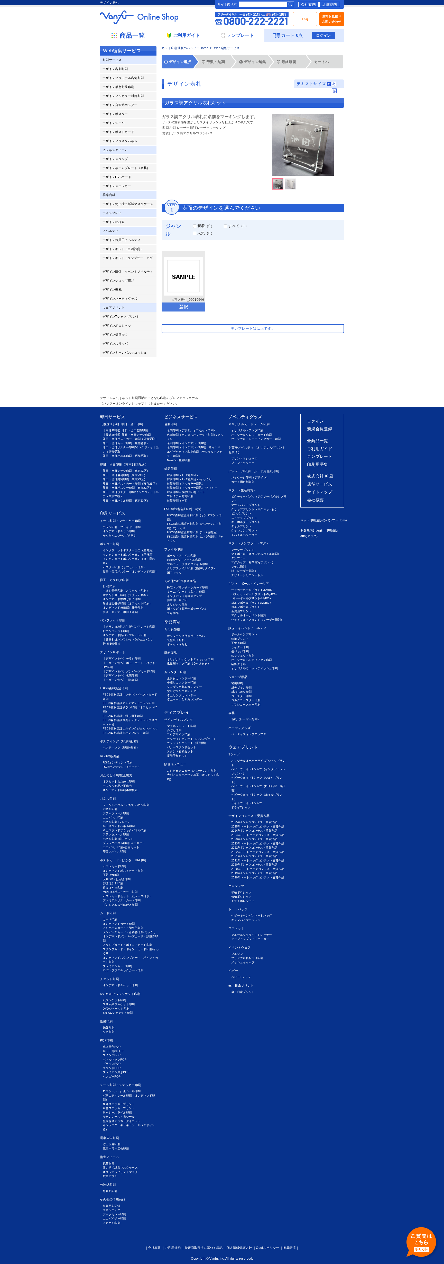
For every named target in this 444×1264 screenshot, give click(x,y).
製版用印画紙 (111, 1205)
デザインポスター (115, 114)
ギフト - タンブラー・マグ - (248, 543)
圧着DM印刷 (111, 874)
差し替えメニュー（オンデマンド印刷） (193, 770)
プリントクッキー (243, 462)
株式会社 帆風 (320, 476)
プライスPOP (112, 1063)
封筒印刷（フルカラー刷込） (186, 483)
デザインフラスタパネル (120, 141)
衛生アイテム (109, 1157)
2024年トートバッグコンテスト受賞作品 (257, 834)
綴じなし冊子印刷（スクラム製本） (126, 595)
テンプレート (319, 456)
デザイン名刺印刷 (115, 69)
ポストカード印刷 (114, 866)
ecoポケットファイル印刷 (184, 559)
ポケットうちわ (177, 644)
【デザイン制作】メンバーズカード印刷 (129, 671)
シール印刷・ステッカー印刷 (120, 1085)
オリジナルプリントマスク (120, 1171)
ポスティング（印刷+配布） (120, 741)
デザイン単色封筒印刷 (118, 87)
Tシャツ (234, 754)
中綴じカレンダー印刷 (181, 682)
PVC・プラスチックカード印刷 (123, 970)
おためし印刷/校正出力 (116, 775)
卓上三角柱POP (113, 1051)
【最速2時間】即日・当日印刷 (121, 424)
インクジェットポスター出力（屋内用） (129, 550)
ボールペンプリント (244, 634)
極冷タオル (238, 664)
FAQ (305, 19)
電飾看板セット (177, 755)
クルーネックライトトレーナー (251, 934)
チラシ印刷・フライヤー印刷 (120, 521)
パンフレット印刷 (112, 620)
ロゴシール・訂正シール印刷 (122, 1091)
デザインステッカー (117, 186)
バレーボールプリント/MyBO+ (251, 598)
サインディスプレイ (178, 720)
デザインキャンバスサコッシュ (125, 352)
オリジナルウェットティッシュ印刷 (254, 668)
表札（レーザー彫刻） (245, 719)
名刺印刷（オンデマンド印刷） (187, 443)
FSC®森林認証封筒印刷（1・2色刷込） (193, 532)
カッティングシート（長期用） (187, 742)
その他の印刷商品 (112, 1199)
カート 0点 (292, 35)
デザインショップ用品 (118, 280)
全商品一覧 (317, 441)
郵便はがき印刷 (113, 883)
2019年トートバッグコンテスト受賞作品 (257, 877)
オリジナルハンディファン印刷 (251, 659)
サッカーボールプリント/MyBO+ (252, 589)
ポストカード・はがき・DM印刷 (123, 860)
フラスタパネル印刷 (116, 834)
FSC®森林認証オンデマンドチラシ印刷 (128, 703)
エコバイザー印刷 (114, 1218)
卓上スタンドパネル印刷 (119, 825)
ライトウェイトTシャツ (246, 803)
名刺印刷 (170, 424)
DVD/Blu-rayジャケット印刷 (120, 994)
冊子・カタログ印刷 (114, 580)
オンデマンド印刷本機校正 (120, 789)
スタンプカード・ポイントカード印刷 (127, 944)
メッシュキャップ (243, 962)
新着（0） (205, 226)
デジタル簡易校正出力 (117, 785)
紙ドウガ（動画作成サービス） (187, 608)
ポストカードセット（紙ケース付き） (127, 896)
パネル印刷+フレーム (117, 821)
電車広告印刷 (109, 1138)
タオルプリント (241, 526)
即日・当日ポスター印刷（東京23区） (128, 487)
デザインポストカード (118, 132)
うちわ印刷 (172, 629)
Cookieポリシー (267, 1248)
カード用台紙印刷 (243, 481)
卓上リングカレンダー (181, 695)
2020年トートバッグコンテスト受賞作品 (257, 868)
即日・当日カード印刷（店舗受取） (126, 443)
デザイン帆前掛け (115, 334)
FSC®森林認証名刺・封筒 (182, 509)
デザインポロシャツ (117, 325)
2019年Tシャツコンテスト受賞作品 (254, 873)
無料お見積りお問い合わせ (331, 19)
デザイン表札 (112, 289)
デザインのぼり (114, 222)
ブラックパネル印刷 (116, 813)
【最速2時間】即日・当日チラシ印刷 (127, 434)
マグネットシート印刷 (181, 725)
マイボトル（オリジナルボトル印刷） (256, 553)
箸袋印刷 (237, 683)
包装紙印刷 (108, 1185)
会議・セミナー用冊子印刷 (120, 611)
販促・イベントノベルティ (247, 628)
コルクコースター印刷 (245, 700)
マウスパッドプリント (245, 504)
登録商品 (173, 613)
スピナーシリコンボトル (247, 575)
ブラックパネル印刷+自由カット (124, 842)
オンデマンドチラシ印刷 (119, 531)
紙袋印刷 (106, 1021)
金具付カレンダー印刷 (181, 678)
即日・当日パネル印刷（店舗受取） (126, 455)
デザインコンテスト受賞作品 (249, 816)
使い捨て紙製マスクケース (120, 1167)
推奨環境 (289, 1248)
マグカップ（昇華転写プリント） (253, 562)
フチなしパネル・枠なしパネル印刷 (126, 804)
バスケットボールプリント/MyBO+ (254, 594)
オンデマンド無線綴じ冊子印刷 (123, 607)
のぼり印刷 (174, 730)
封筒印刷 (170, 468)
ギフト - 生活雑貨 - (241, 490)
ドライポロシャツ (243, 900)
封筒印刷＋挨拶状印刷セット (186, 492)
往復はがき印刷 (113, 887)
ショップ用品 (237, 677)
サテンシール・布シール (119, 1116)
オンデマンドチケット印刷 (120, 985)
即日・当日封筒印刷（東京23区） (125, 479)
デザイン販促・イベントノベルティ (128, 271)
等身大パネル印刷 (114, 851)
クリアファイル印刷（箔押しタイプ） (191, 568)
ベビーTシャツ (241, 976)
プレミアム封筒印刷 (180, 496)
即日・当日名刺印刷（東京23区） (125, 475)
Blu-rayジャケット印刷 (118, 1012)
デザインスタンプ (115, 159)
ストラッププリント (244, 517)
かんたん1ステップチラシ (119, 535)
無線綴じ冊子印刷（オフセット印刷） (127, 603)
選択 (183, 306)
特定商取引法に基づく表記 (204, 1248)
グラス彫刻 (238, 566)
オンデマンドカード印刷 (119, 923)
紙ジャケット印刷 (114, 1000)
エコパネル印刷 (113, 817)
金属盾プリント (241, 611)
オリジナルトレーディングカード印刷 (256, 438)
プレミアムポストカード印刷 (122, 900)
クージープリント (243, 549)
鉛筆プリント (240, 638)
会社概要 (315, 500)
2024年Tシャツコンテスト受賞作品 (254, 830)
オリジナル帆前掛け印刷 (247, 957)
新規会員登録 (319, 429)
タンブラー (238, 558)
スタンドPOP (112, 1068)
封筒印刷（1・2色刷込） (183, 475)
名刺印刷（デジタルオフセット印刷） (191, 430)
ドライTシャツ (241, 807)
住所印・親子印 (177, 600)
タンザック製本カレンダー (184, 686)
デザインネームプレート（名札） (126, 168)
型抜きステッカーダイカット (122, 1121)
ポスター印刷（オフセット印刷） (124, 567)
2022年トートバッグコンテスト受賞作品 (257, 851)
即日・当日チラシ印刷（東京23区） (126, 470)
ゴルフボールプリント (245, 606)
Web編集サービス (227, 48)
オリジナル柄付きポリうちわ (186, 635)
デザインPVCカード (117, 177)
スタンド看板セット (180, 751)
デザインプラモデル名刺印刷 (123, 78)
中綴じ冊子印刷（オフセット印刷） (126, 590)
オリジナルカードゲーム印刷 (249, 424)
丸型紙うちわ (175, 640)
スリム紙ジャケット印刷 (119, 1004)
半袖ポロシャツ (241, 892)
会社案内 (308, 4)
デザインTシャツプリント (121, 316)
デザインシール (114, 123)
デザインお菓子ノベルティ (122, 240)
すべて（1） (238, 226)
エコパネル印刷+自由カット (121, 847)
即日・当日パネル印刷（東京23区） (126, 500)
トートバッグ (237, 909)
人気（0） (205, 233)
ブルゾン (237, 953)
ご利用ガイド (319, 449)
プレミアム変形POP (116, 1072)
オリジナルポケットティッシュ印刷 (190, 659)
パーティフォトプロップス (248, 734)
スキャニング (111, 1210)
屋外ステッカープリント (119, 1104)
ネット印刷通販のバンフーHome (185, 48)
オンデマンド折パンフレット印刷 (124, 635)
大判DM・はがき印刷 (117, 879)
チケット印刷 (109, 979)
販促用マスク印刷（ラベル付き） (189, 663)
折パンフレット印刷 (116, 631)
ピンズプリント (241, 513)
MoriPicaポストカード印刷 (120, 891)
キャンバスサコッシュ (245, 919)
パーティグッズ (239, 728)
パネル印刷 (108, 798)
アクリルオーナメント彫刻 (248, 615)
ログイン (323, 35)
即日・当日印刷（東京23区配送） (124, 464)
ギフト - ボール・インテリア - (249, 583)
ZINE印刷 (109, 586)
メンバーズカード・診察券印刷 (123, 927)
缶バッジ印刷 (240, 651)
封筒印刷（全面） (178, 500)
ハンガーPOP (112, 1076)
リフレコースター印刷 (245, 704)
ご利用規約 (173, 1248)
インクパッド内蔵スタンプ (184, 596)
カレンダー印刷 (175, 672)
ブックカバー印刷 (114, 1214)
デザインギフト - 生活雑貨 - (122, 249)
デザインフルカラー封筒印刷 (123, 96)
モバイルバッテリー (244, 534)
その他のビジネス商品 (180, 581)
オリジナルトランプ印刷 (247, 430)
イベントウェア (239, 947)
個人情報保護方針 (239, 1248)
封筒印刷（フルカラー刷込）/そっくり (192, 487)
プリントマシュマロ (244, 458)
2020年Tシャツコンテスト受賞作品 (254, 864)
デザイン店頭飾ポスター (120, 105)
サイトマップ (319, 492)
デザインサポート (112, 652)
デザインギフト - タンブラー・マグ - (128, 260)
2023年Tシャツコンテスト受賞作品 (254, 839)
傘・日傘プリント (241, 985)
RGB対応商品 (109, 756)
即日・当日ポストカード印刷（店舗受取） (130, 438)
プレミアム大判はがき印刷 (120, 904)
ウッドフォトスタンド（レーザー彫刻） (257, 619)
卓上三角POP (112, 1046)
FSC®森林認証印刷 (114, 688)
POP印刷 (106, 1040)
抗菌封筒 (108, 1163)
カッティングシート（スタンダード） (191, 738)
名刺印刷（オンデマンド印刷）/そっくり (193, 447)
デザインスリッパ (115, 343)
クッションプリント (244, 530)
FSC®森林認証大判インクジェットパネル (130, 728)
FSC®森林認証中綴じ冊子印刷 (123, 715)
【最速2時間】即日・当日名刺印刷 (125, 430)
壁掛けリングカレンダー (183, 690)
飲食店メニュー (175, 764)
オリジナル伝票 (177, 604)
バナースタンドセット (181, 747)
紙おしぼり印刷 (241, 691)
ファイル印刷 (173, 549)
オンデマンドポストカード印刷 (123, 870)
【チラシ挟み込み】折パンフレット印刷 (129, 626)
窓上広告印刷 (111, 1144)
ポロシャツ (236, 886)
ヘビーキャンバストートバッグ (251, 915)
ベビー (233, 971)
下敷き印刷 (238, 642)
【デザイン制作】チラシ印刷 (122, 658)
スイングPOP (112, 1055)
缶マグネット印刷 (243, 655)
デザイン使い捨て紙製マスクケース (128, 204)
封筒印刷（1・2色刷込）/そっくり (189, 479)
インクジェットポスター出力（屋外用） (129, 554)
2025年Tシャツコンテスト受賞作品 (254, 822)
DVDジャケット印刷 (116, 1008)
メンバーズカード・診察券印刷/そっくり (129, 932)
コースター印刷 (241, 696)
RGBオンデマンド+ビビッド (121, 766)
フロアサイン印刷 (178, 734)
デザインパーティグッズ (120, 298)
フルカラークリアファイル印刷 (187, 564)
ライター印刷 (240, 647)
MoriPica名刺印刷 (178, 460)
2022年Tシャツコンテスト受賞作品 (254, 847)
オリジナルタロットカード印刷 (251, 434)
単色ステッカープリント (119, 1108)
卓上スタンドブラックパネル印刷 (124, 830)
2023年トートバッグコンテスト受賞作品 (257, 843)
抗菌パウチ (110, 1176)
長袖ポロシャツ (241, 896)
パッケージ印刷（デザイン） (250, 477)
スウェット (236, 928)
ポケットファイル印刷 (181, 555)
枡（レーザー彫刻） (244, 570)
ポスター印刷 (109, 544)
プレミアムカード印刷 (117, 966)
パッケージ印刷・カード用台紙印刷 (253, 471)
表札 (231, 713)
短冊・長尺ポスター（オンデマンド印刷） (130, 571)
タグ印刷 (108, 1031)
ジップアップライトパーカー (250, 938)
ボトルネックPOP (114, 1059)
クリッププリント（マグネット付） (254, 509)
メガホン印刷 (111, 1222)
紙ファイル (174, 572)
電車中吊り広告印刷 (116, 1148)
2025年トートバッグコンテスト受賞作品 (257, 826)
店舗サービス (319, 484)
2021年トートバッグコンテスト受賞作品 (257, 860)
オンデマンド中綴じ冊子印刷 (122, 599)
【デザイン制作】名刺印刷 (120, 675)
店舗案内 (329, 4)
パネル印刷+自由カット (118, 838)
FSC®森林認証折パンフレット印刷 (126, 732)
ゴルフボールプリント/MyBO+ (251, 602)
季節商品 (170, 653)
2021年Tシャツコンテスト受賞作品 (254, 856)
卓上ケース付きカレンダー (184, 699)
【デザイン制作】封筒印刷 (120, 679)
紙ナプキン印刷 (241, 687)
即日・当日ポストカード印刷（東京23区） (130, 483)
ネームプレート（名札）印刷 (186, 591)
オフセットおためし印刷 (119, 781)
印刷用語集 (317, 464)
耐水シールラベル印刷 (117, 1112)
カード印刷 (108, 913)
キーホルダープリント (245, 521)
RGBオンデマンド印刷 (118, 762)
